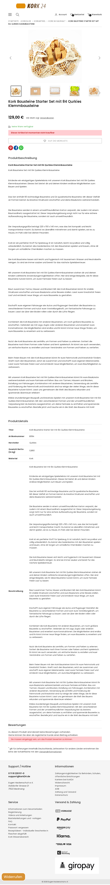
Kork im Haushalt (56, 21)
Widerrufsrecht (62, 782)
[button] (99, 58)
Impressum (60, 785)
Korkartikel (39, 21)
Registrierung (14, 812)
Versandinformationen (50, 751)
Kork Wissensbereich (18, 836)
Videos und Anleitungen (20, 815)
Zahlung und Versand (65, 791)
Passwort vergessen (18, 827)
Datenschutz (61, 795)
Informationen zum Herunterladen (25, 809)
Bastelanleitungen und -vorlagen (24, 818)
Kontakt (12, 824)
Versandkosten (47, 118)
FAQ (10, 821)
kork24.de (26, 21)
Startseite (13, 21)
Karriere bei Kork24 (64, 779)
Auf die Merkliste (57, 140)
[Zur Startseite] (31, 11)
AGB (57, 788)
